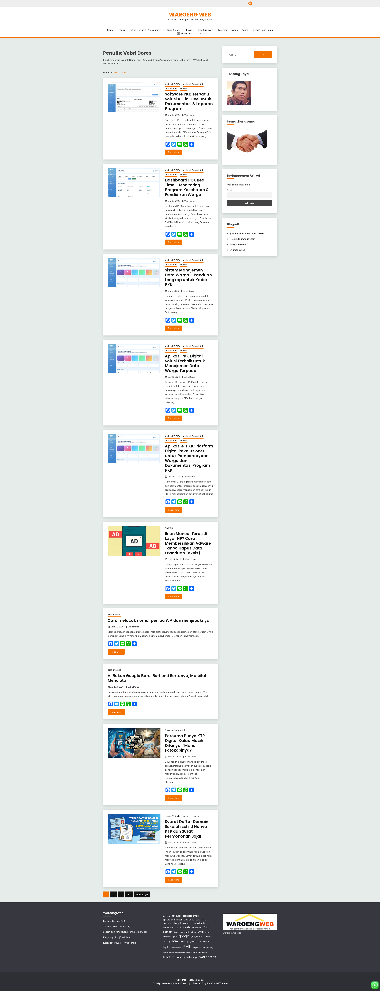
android (166, 916)
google (184, 936)
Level (189, 29)
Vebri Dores (189, 115)
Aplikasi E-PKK (172, 84)
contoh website (185, 927)
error (207, 932)
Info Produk (171, 88)
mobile (206, 941)
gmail (175, 936)
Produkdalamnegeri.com (242, 238)
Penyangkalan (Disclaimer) (270, 3)
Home (110, 29)
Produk (121, 29)
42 (129, 894)
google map (197, 936)
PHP (187, 946)
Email (229, 190)
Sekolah (196, 816)
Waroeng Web (190, 14)
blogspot (184, 923)
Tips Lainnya (205, 29)
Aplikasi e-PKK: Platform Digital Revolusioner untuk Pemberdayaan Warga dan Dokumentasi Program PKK (189, 458)
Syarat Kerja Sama (263, 29)
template (168, 957)
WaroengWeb (237, 249)
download (178, 932)
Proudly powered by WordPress (169, 983)
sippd (204, 952)
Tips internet (114, 614)
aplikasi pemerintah (172, 919)
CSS (206, 927)
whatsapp (192, 957)
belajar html (201, 920)
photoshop (176, 947)
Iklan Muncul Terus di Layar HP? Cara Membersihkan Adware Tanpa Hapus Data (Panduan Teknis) (188, 543)
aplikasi (176, 915)
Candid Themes (219, 983)
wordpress (207, 957)
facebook (167, 936)
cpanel (198, 927)
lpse (199, 941)
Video (235, 29)
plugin (195, 948)
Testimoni (223, 29)
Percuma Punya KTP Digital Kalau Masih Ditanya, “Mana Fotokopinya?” (185, 743)
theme (178, 957)
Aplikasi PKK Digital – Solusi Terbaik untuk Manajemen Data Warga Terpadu (185, 363)
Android (169, 527)
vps (184, 957)
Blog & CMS (173, 29)
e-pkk (186, 932)
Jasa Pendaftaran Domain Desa (247, 233)
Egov (193, 931)
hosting (167, 941)
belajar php (168, 923)
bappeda (189, 919)
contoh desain (198, 923)
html (175, 941)
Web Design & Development (146, 29)
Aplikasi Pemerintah (193, 84)
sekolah (190, 952)
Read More (173, 152)
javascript (184, 941)
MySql (166, 947)
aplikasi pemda (190, 915)
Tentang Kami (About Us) (260, 3)
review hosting (206, 947)
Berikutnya (142, 894)
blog (176, 923)
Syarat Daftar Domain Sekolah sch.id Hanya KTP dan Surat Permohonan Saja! (186, 829)
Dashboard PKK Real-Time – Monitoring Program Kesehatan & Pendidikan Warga (187, 187)
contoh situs (169, 927)
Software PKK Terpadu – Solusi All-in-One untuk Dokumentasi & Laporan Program (189, 101)
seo (198, 952)
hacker (207, 936)
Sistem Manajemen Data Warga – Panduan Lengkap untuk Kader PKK (188, 277)
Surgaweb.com (238, 244)
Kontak (245, 29)
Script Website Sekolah (177, 816)
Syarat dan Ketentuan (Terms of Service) (265, 3)
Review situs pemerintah (174, 952)
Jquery (193, 941)
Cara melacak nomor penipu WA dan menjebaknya (158, 620)
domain (167, 931)
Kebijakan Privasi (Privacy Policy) (275, 3)
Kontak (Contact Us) (255, 3)
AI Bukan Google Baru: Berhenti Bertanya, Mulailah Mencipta (158, 678)
